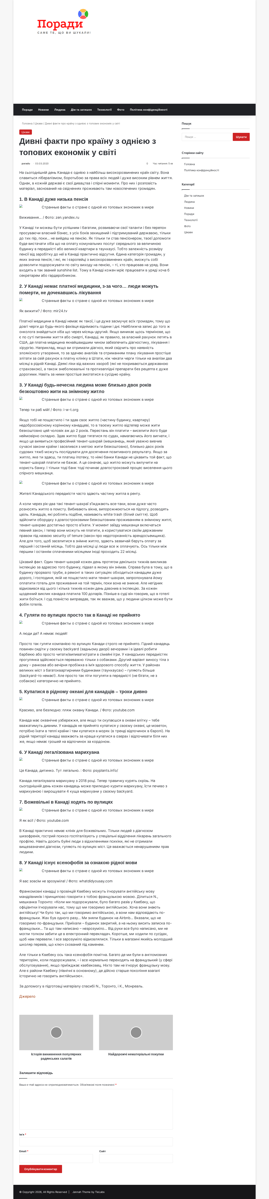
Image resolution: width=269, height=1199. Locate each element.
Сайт (102, 1151)
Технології (104, 109)
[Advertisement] (134, 74)
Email (23, 1151)
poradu (26, 163)
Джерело (27, 996)
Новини (43, 109)
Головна (26, 123)
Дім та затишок (81, 109)
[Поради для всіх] (62, 22)
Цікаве (38, 123)
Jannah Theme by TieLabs (88, 1191)
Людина (59, 109)
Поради (27, 109)
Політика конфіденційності (148, 109)
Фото (120, 109)
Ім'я (22, 1134)
